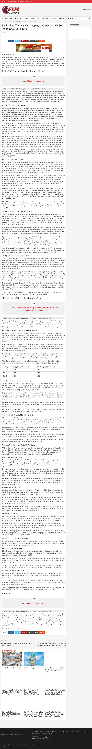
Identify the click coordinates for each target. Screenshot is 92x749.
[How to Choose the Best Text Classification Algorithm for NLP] (55, 659)
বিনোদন (47, 18)
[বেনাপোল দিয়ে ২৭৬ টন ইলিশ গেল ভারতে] (12, 659)
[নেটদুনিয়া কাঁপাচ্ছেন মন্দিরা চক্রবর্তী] (34, 659)
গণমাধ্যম (60, 18)
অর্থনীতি (37, 18)
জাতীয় (11, 18)
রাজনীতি (16, 18)
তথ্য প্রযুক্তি (70, 18)
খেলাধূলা (43, 18)
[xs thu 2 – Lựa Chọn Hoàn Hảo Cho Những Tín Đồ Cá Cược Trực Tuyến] (12, 681)
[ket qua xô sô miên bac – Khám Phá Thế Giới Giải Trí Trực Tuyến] (12, 703)
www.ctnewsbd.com (41, 744)
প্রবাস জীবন (32, 18)
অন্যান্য (75, 18)
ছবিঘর (18, 1)
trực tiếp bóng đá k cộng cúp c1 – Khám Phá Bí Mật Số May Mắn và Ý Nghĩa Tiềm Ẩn (51, 644)
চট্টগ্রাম (6, 18)
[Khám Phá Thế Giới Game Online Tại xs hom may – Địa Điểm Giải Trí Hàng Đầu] (55, 703)
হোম (2, 18)
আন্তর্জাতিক (26, 18)
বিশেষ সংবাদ (54, 18)
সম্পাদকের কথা (13, 1)
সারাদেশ (20, 18)
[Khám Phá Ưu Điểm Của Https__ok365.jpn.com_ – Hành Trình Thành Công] (34, 681)
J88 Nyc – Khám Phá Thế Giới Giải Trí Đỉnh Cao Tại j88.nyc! (16, 644)
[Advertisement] (33, 35)
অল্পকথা (64, 18)
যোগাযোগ (30, 1)
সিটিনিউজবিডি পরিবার (24, 1)
